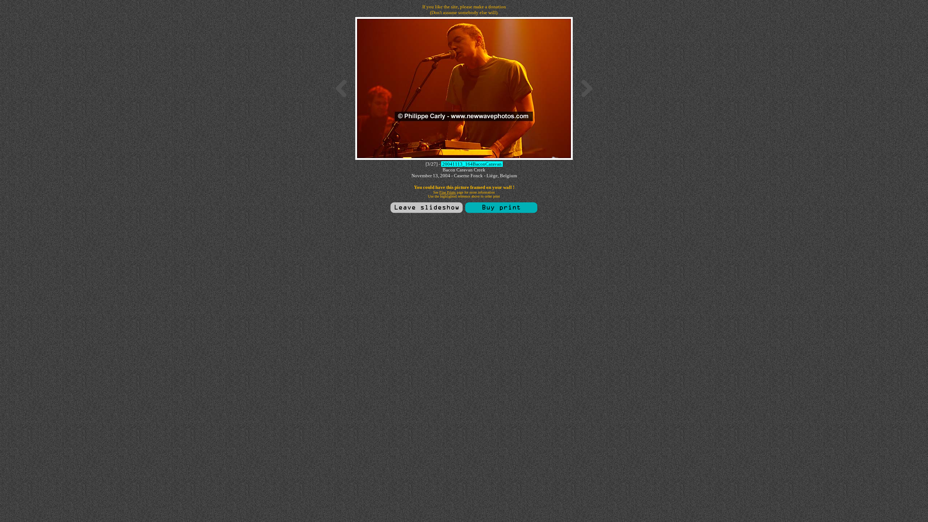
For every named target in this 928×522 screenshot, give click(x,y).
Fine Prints (447, 192)
